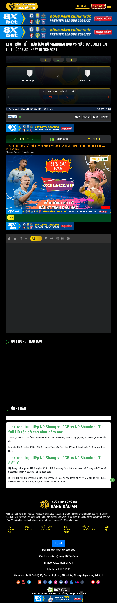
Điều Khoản (28, 528)
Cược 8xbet (98, 6)
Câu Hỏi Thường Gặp (88, 528)
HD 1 (11, 217)
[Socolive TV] (22, 6)
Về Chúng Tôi (11, 530)
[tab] (23, 139)
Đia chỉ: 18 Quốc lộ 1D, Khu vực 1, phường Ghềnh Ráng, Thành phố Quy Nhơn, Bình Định (62, 575)
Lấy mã (58, 543)
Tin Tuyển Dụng (67, 530)
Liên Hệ (107, 528)
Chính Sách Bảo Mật (47, 528)
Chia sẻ (96, 139)
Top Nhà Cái (82, 6)
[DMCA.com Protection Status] (58, 589)
